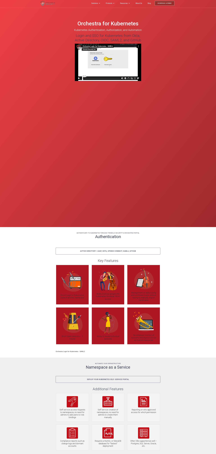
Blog (149, 3)
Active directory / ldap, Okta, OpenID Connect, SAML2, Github (108, 251)
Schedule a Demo (165, 3)
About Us (139, 3)
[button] (95, 3)
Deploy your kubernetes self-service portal (108, 379)
